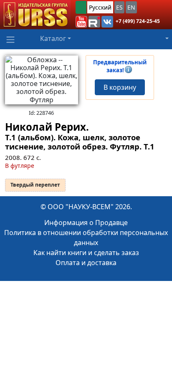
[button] (81, 22)
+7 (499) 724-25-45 (138, 21)
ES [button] (119, 7)
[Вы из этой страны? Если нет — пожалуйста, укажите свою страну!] (81, 7)
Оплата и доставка (86, 262)
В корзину (120, 87)
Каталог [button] (53, 38)
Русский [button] (100, 7)
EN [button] (131, 7)
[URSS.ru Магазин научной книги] (35, 14)
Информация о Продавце (86, 222)
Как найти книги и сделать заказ (86, 252)
